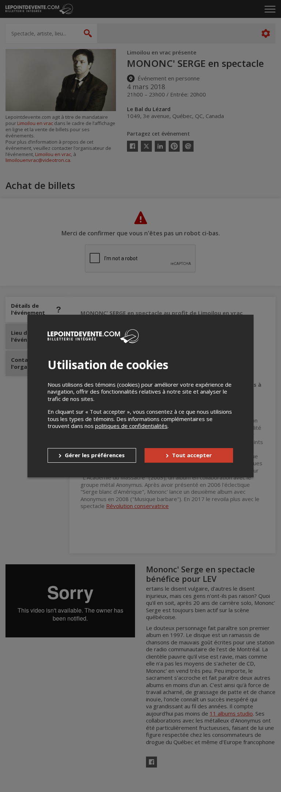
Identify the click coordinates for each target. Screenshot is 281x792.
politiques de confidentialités (131, 425)
